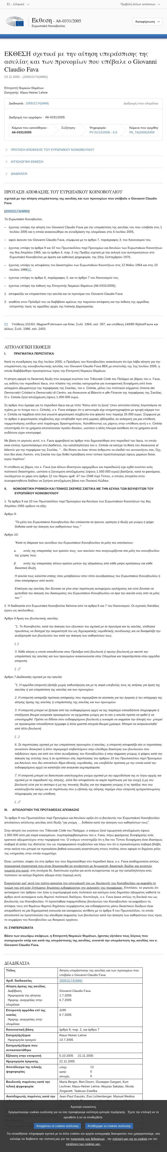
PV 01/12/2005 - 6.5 (103, 132)
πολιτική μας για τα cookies (129, 1138)
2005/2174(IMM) (37, 103)
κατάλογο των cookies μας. (83, 1144)
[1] (29, 269)
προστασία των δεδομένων (88, 1138)
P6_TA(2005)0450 (142, 132)
